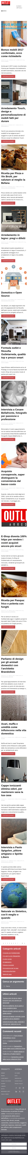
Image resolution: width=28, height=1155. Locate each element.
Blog (16, 1075)
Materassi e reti (5, 1091)
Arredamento (5, 126)
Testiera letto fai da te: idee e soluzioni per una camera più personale (12, 1000)
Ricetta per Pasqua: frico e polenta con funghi (13, 603)
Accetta (14, 1144)
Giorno (3, 1083)
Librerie (3, 1086)
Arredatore (18, 1078)
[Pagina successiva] (24, 943)
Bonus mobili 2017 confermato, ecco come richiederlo (12, 53)
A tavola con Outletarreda (11, 953)
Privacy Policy (19, 1083)
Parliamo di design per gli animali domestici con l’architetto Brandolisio (12, 665)
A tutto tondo (7, 959)
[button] (4, 11)
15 (22, 943)
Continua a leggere (8, 76)
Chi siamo (17, 1073)
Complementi (4, 1078)
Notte (3, 1088)
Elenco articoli (19, 6)
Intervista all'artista (7, 424)
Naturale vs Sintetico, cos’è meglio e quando (14, 914)
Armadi (3, 1073)
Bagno (3, 1075)
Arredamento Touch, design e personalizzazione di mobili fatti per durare (13, 115)
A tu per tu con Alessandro (11, 956)
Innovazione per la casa (7, 300)
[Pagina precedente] (3, 943)
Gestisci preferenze (14, 1151)
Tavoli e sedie (5, 1094)
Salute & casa (5, 922)
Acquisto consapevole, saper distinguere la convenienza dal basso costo (13, 478)
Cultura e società (8, 965)
